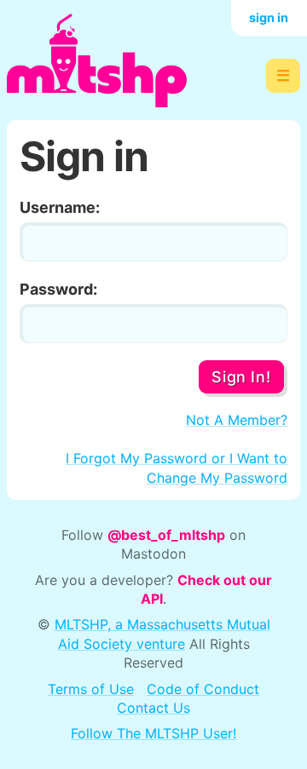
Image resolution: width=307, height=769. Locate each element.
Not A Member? (236, 419)
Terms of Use (91, 688)
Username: (60, 207)
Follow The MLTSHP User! (153, 733)
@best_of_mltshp (166, 534)
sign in (268, 17)
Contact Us (153, 707)
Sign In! (240, 377)
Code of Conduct (203, 688)
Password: (58, 289)
